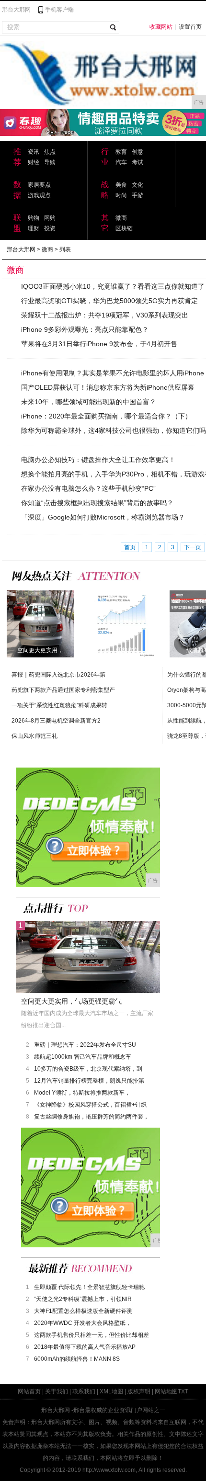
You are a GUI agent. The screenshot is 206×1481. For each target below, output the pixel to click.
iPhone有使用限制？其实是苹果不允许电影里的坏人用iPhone (112, 373)
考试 (137, 162)
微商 (121, 218)
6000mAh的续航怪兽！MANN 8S (77, 1359)
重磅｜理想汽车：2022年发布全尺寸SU (85, 1044)
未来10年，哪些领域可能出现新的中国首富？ (88, 402)
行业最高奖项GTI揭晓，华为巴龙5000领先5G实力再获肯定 (109, 301)
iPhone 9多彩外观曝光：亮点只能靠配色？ (85, 329)
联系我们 (83, 1391)
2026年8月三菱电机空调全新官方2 (56, 720)
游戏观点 (39, 195)
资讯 (33, 151)
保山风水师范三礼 (34, 736)
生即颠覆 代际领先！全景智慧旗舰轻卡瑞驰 (89, 1287)
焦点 (50, 151)
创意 (137, 151)
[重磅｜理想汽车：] (121, 623)
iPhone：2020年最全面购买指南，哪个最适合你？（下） (106, 416)
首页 (130, 547)
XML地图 (111, 1391)
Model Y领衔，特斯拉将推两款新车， (82, 1092)
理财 (33, 228)
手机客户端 (59, 9)
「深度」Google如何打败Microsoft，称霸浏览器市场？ (103, 517)
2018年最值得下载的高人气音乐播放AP (85, 1347)
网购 (50, 218)
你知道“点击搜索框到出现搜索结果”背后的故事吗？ (97, 503)
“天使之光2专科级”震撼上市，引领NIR (83, 1299)
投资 (50, 228)
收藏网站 (160, 26)
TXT (183, 1391)
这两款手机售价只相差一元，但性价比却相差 (91, 1335)
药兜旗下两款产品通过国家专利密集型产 (63, 690)
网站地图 (166, 1391)
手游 (137, 195)
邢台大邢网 (16, 9)
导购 (50, 162)
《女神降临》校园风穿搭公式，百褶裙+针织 (90, 1104)
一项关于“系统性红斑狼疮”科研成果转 (59, 705)
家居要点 (39, 184)
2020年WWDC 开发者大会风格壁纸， (82, 1323)
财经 (33, 162)
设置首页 (190, 26)
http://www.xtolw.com (109, 1470)
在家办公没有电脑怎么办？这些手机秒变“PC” (88, 488)
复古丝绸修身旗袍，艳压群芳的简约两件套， (91, 1116)
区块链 (124, 228)
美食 (121, 184)
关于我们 (56, 1391)
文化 (137, 184)
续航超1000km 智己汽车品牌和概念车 (82, 1056)
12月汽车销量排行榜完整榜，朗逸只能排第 (89, 1080)
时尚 (121, 195)
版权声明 (138, 1391)
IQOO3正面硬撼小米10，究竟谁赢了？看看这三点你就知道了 (113, 286)
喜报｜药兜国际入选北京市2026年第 (58, 674)
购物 (33, 218)
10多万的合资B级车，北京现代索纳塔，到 (88, 1068)
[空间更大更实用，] (40, 623)
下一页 (192, 547)
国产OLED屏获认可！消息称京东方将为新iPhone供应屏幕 (108, 387)
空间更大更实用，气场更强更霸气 (71, 1001)
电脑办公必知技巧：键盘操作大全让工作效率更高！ (98, 460)
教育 (121, 151)
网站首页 (29, 1391)
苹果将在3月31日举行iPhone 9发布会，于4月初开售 (99, 344)
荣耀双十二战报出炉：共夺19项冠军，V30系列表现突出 (104, 315)
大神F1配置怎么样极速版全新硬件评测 (83, 1311)
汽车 (121, 162)
